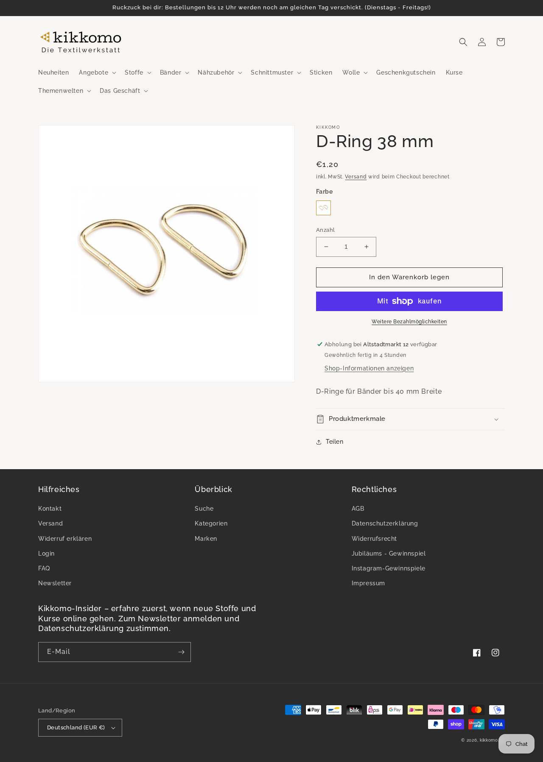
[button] (97, 72)
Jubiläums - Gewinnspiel (389, 553)
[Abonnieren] (181, 652)
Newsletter (55, 583)
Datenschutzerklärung (385, 523)
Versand (356, 177)
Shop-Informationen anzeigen (369, 368)
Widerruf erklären (65, 538)
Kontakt (50, 508)
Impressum (368, 583)
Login (46, 553)
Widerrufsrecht (374, 538)
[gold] (323, 207)
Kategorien (211, 523)
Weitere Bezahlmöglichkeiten (409, 322)
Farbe (324, 191)
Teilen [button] (335, 441)
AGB (358, 508)
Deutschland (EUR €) (76, 727)
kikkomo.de (492, 740)
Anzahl (325, 230)
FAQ (44, 568)
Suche (204, 508)
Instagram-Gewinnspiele (388, 568)
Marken (206, 538)
